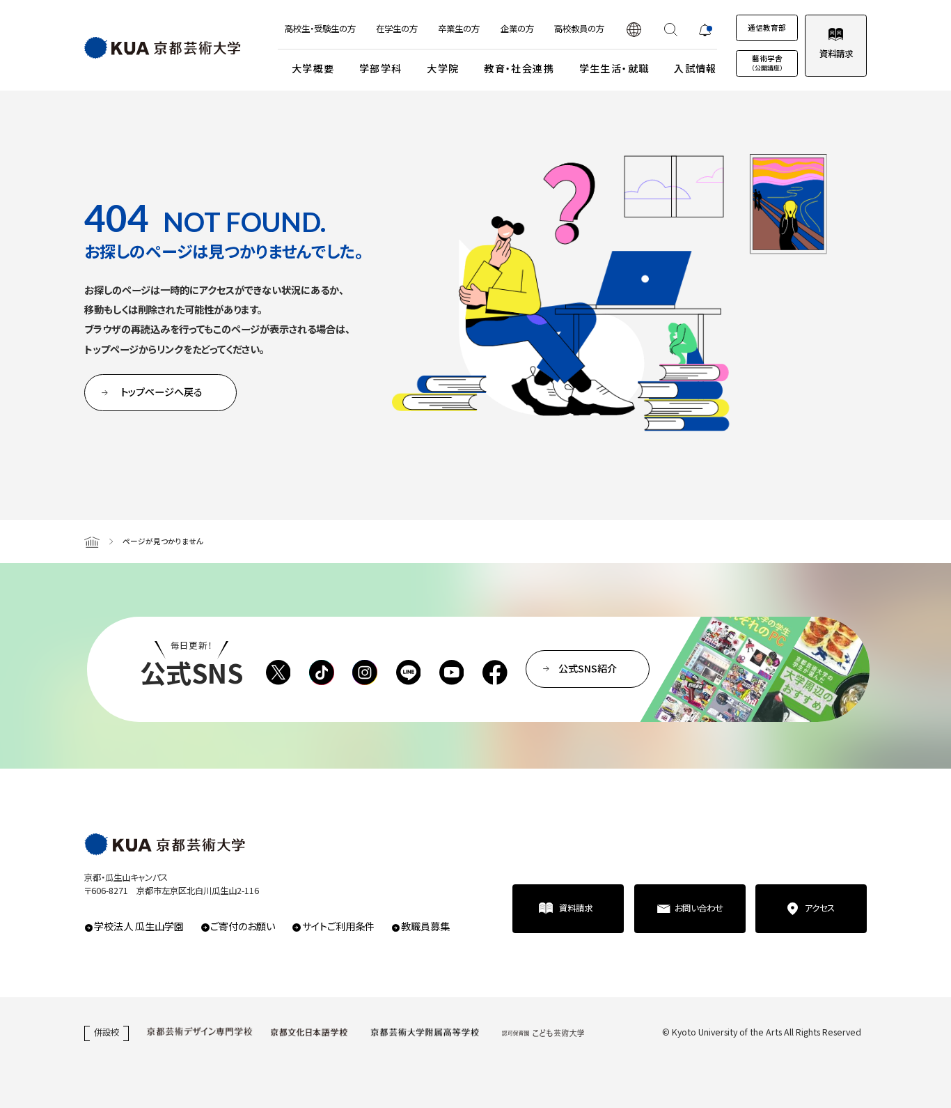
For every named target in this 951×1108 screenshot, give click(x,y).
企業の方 (517, 28)
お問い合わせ (699, 908)
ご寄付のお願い (242, 926)
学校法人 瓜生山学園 (139, 926)
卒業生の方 (459, 28)
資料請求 (836, 53)
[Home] (92, 541)
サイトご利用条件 (338, 926)
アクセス (819, 908)
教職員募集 (425, 926)
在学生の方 (397, 28)
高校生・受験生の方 (320, 28)
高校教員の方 (579, 28)
